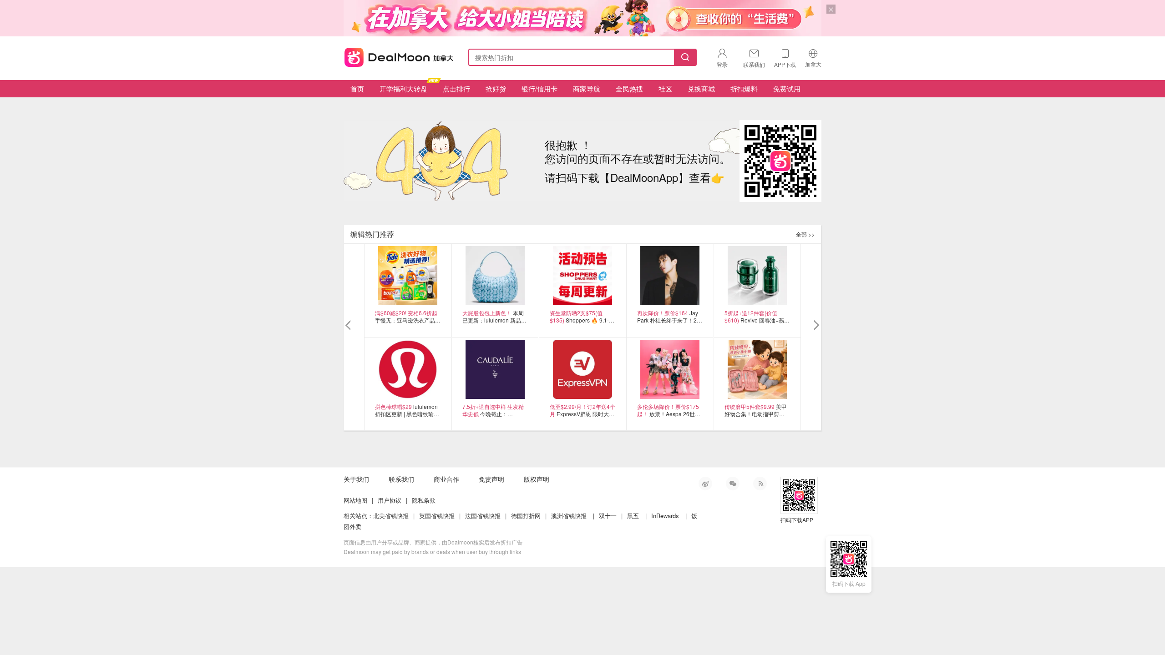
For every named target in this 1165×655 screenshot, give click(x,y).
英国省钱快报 (437, 515)
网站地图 (355, 500)
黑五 (633, 515)
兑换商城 (701, 88)
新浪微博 (705, 483)
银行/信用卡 (539, 88)
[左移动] (349, 326)
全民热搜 (629, 88)
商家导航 (586, 88)
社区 (665, 88)
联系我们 (401, 479)
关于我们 (356, 479)
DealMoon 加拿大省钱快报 (396, 56)
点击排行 (456, 88)
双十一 (608, 515)
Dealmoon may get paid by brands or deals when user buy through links (432, 551)
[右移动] (815, 326)
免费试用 (786, 88)
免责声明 (491, 479)
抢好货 (496, 88)
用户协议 (389, 500)
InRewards (665, 515)
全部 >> (805, 234)
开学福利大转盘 (403, 88)
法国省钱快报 (483, 515)
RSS (760, 483)
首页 (357, 88)
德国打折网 (526, 515)
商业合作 (446, 479)
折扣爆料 (744, 88)
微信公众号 (733, 483)
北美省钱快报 (391, 515)
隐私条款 (424, 500)
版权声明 (536, 479)
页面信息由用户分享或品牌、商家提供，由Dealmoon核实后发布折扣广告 (433, 542)
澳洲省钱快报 (569, 515)
